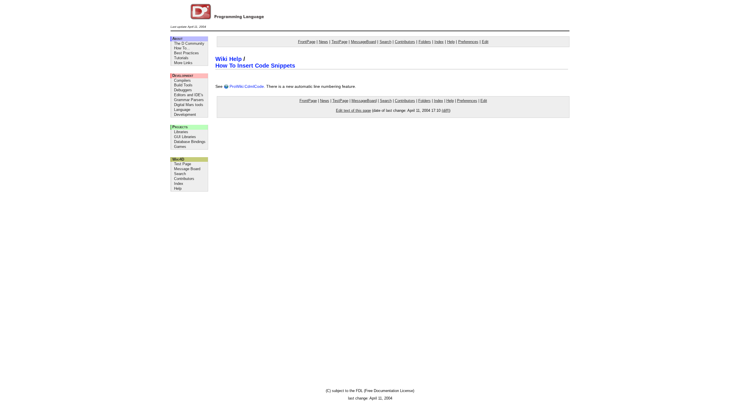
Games (180, 146)
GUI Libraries (185, 137)
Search (180, 174)
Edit (485, 42)
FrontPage (306, 42)
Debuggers (183, 90)
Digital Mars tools (188, 105)
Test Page (182, 164)
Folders (425, 42)
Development (182, 75)
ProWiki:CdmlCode (246, 86)
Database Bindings (190, 142)
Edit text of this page (353, 110)
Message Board (187, 169)
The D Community (189, 43)
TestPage (339, 42)
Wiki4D (178, 159)
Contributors (184, 179)
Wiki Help (228, 59)
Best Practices (186, 53)
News (323, 42)
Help (178, 188)
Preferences (468, 42)
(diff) (445, 110)
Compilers (182, 80)
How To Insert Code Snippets (255, 65)
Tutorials (181, 58)
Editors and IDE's (188, 95)
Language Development (185, 112)
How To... (182, 48)
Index (178, 183)
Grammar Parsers (189, 100)
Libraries (181, 132)
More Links (183, 63)
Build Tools (183, 85)
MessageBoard (363, 42)
